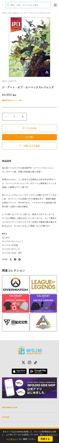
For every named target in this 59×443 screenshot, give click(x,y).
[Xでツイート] (11, 259)
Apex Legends (13, 13)
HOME (4, 13)
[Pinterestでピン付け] (19, 259)
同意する (45, 439)
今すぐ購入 (29, 137)
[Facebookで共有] (15, 259)
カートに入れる (30, 128)
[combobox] (28, 5)
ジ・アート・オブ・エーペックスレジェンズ (35, 13)
